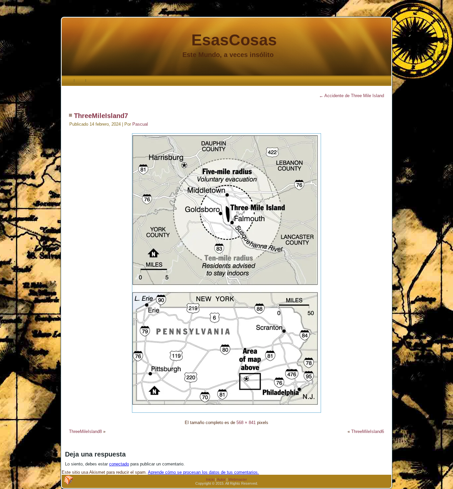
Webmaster (237, 479)
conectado (119, 463)
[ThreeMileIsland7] (226, 413)
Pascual (140, 124)
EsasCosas (234, 40)
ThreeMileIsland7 (101, 115)
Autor (221, 479)
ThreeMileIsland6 (367, 431)
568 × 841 (246, 422)
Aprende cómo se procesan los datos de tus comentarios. (203, 472)
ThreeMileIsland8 (85, 431)
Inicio (210, 479)
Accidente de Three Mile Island (351, 95)
